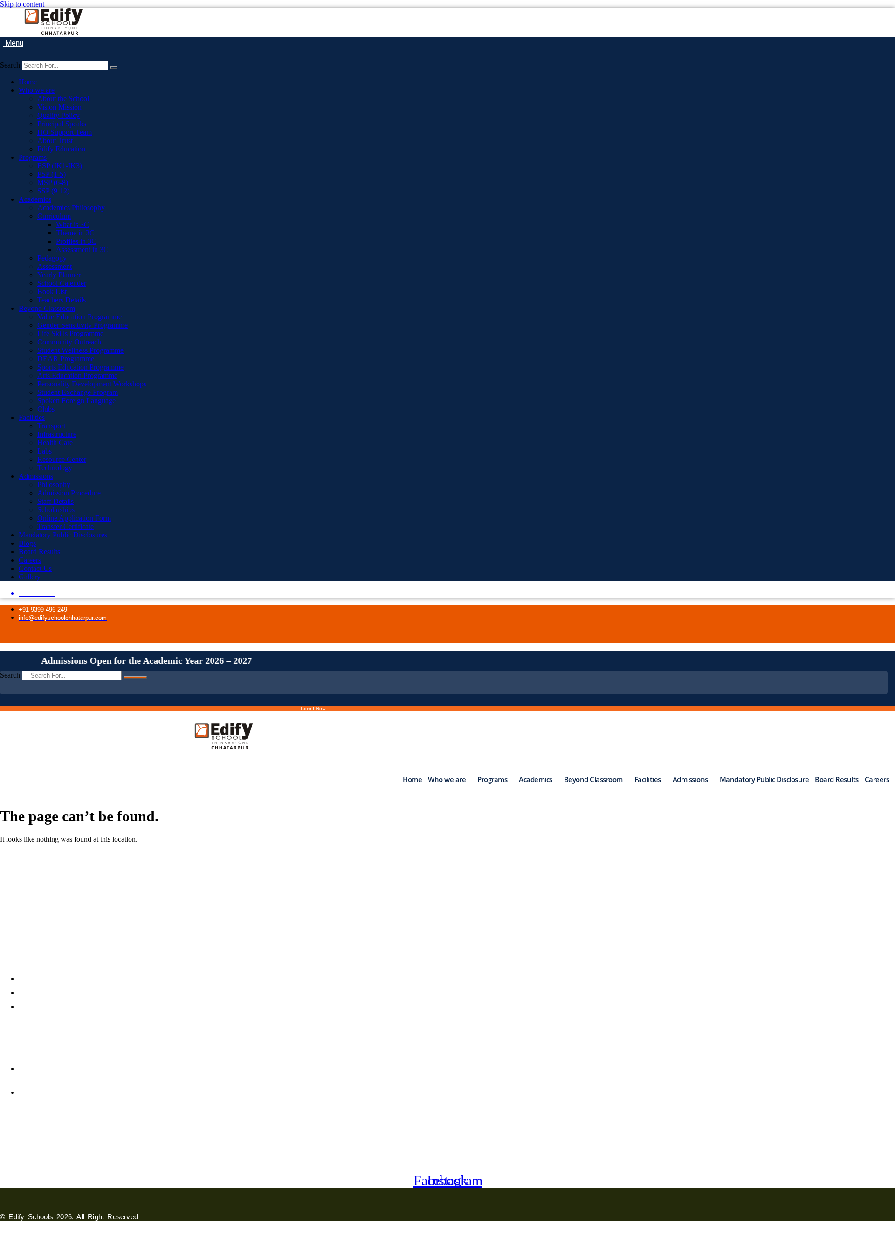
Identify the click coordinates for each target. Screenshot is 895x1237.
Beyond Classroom (47, 308)
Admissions (36, 476)
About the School (63, 99)
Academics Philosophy (71, 208)
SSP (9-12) (53, 191)
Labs (44, 451)
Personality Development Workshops (91, 384)
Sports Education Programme (80, 367)
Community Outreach (69, 342)
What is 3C (72, 224)
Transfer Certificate (65, 526)
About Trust (55, 140)
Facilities (32, 417)
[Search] (113, 67)
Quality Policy (58, 115)
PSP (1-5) (51, 174)
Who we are (37, 90)
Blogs (27, 543)
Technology (54, 468)
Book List (52, 292)
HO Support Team (64, 132)
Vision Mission (59, 107)
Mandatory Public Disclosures (63, 535)
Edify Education (61, 149)
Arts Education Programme (77, 375)
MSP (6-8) (52, 182)
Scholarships (56, 510)
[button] (3, 56)
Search (10, 65)
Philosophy (53, 484)
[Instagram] (706, 636)
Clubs (46, 409)
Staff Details (55, 501)
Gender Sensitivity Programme (82, 325)
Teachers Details (61, 300)
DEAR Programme (65, 359)
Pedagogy (52, 258)
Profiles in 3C (76, 241)
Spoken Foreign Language (76, 401)
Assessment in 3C (82, 250)
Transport (51, 426)
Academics (35, 199)
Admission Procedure (69, 493)
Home (28, 82)
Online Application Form (74, 518)
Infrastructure (56, 434)
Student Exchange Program (77, 392)
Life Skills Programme (70, 333)
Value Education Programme (79, 317)
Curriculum (54, 216)
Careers (30, 560)
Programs (33, 157)
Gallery (30, 577)
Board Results (39, 552)
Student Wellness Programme (80, 350)
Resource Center (61, 459)
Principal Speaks (61, 124)
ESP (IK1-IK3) (59, 166)
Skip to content (22, 4)
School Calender (61, 283)
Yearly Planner (59, 275)
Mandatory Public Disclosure (764, 779)
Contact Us (35, 568)
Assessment (54, 266)
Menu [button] (13, 43)
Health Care (55, 443)
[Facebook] (685, 636)
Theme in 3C (75, 233)
